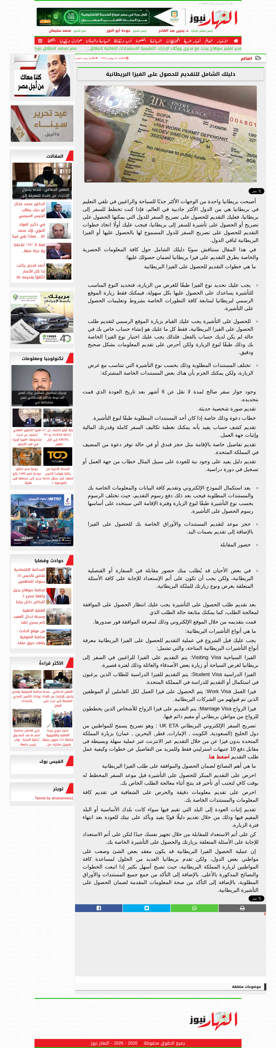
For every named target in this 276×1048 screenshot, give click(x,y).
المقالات (54, 156)
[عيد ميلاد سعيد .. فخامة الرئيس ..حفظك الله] (42, 77)
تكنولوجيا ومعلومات (42, 358)
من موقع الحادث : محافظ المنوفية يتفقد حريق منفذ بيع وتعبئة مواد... (44, 637)
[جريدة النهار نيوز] (42, 319)
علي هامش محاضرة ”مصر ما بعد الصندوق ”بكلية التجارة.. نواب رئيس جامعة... (27, 737)
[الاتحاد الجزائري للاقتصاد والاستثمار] (42, 124)
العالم (246, 58)
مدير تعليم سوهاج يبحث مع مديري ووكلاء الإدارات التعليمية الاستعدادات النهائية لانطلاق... (164, 49)
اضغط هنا (219, 756)
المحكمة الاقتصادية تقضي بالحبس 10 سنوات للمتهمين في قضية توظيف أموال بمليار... (43, 575)
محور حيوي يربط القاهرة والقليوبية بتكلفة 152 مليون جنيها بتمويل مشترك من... (57, 737)
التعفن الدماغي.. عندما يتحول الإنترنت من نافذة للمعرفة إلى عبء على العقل (57, 698)
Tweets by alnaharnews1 (54, 798)
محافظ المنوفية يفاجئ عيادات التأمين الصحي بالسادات (27, 696)
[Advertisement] (234, 946)
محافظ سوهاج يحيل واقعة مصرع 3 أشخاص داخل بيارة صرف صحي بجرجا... (42, 596)
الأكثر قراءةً (51, 663)
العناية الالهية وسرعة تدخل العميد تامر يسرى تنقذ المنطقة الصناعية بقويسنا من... (42, 616)
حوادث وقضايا (48, 561)
